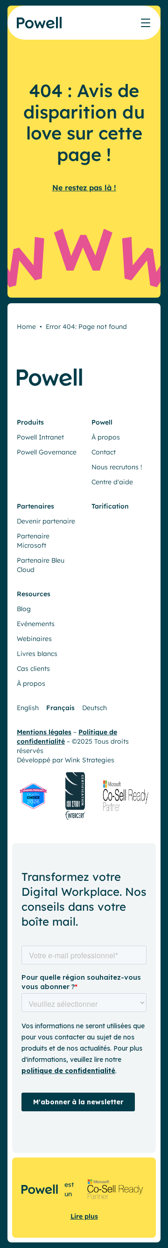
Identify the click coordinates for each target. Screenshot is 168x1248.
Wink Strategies (89, 760)
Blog (24, 609)
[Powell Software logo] (40, 28)
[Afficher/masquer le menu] (145, 22)
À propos (105, 437)
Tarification (110, 506)
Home (26, 326)
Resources (33, 594)
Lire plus (84, 1216)
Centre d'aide (112, 482)
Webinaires (34, 638)
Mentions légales (44, 732)
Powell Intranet (40, 437)
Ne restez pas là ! (84, 187)
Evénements (36, 624)
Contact (103, 452)
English (28, 708)
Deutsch (94, 708)
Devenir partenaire (46, 521)
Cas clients (33, 668)
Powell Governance (47, 452)
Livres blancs (37, 653)
